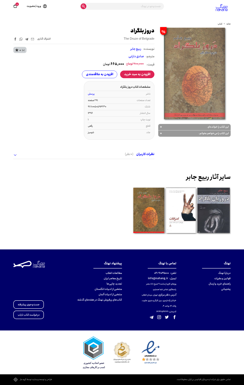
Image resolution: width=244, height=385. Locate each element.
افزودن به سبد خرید (137, 74)
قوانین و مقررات (222, 278)
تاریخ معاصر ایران (113, 278)
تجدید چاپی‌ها (114, 284)
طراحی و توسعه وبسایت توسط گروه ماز (36, 379)
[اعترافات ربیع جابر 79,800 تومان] (181, 210)
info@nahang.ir (158, 278)
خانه (228, 24)
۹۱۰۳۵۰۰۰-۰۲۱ (161, 273)
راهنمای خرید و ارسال (220, 284)
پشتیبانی (226, 289)
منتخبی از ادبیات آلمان (110, 294)
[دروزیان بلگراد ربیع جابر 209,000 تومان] (213, 210)
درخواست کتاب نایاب (29, 315)
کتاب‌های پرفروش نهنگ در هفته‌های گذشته (99, 300)
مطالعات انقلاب (114, 273)
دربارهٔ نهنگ (224, 273)
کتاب (220, 24)
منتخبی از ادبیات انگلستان (108, 289)
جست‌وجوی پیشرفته (29, 304)
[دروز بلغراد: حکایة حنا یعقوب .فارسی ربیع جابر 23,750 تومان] (148, 210)
